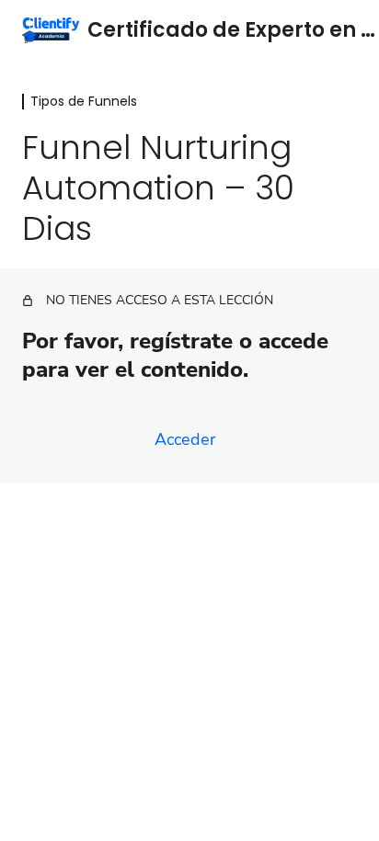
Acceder (185, 439)
